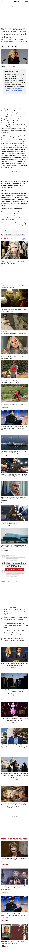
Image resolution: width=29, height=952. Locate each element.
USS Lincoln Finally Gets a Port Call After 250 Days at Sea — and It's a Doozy (13, 452)
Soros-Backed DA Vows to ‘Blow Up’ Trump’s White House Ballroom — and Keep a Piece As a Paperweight (14, 499)
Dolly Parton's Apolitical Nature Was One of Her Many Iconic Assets (14, 719)
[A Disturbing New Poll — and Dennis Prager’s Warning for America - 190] (14, 932)
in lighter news (12, 66)
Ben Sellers (14, 722)
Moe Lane (4, 39)
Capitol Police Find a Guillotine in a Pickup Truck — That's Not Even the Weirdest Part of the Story (14, 775)
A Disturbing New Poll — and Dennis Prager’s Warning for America (12, 942)
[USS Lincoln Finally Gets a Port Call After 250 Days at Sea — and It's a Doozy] (14, 442)
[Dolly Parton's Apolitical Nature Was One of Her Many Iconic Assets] (14, 709)
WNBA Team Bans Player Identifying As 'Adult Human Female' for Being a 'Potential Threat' (14, 475)
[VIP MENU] (26, 1)
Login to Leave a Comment (14, 569)
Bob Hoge (14, 696)
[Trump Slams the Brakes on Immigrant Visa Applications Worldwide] (14, 654)
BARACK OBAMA (9, 234)
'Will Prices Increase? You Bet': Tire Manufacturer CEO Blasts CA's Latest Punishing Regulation (14, 692)
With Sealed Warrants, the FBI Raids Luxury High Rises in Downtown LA (13, 523)
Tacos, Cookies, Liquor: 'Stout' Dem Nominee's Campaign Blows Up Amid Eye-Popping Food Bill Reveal (14, 805)
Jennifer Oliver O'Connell (7, 525)
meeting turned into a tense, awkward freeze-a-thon (13, 90)
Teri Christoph (4, 455)
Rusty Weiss (4, 478)
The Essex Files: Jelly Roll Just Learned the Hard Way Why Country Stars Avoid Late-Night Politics (14, 428)
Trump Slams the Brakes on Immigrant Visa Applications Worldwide (14, 664)
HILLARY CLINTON (19, 234)
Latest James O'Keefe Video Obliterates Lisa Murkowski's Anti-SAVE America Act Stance (14, 860)
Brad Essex (3, 432)
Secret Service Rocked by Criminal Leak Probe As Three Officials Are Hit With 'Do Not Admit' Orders (14, 546)
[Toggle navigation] (2, 1)
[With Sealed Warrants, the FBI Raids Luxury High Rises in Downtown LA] (14, 513)
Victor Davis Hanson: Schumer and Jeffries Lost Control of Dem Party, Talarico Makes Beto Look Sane (14, 887)
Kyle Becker (14, 667)
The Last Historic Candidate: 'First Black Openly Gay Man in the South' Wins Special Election (14, 747)
